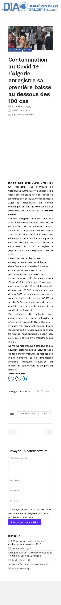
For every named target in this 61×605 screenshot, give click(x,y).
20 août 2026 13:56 (21, 548)
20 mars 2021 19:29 (21, 106)
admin (26, 110)
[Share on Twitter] (37, 391)
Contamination (27, 414)
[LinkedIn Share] (25, 378)
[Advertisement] (30, 149)
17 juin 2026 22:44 (21, 568)
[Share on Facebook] (34, 391)
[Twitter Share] (18, 378)
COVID (45, 414)
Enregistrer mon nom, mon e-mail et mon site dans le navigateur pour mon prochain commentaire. (29, 513)
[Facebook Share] (11, 378)
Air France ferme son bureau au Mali (28, 564)
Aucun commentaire (22, 114)
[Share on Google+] (43, 391)
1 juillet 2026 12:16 (21, 560)
